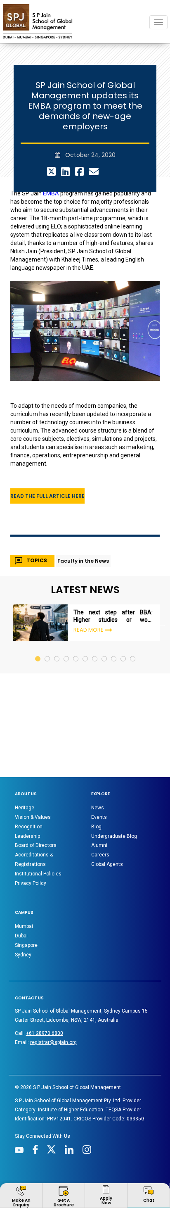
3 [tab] (57, 606)
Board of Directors (36, 801)
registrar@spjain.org (53, 998)
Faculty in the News (83, 516)
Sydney (23, 910)
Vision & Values (33, 772)
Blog (96, 782)
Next (162, 579)
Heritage (24, 763)
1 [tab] (38, 606)
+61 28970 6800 (44, 989)
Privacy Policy (30, 839)
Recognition (28, 782)
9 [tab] (114, 606)
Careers (100, 810)
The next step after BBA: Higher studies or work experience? (113, 571)
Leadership (27, 791)
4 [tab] (67, 606)
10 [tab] (123, 606)
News (97, 763)
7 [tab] (95, 606)
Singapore (26, 901)
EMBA (51, 148)
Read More (88, 585)
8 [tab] (105, 606)
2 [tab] (48, 606)
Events (99, 772)
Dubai (21, 891)
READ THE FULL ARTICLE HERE (47, 451)
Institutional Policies (38, 829)
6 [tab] (86, 606)
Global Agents (107, 820)
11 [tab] (133, 606)
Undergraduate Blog (114, 791)
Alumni (99, 801)
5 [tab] (76, 606)
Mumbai (24, 882)
